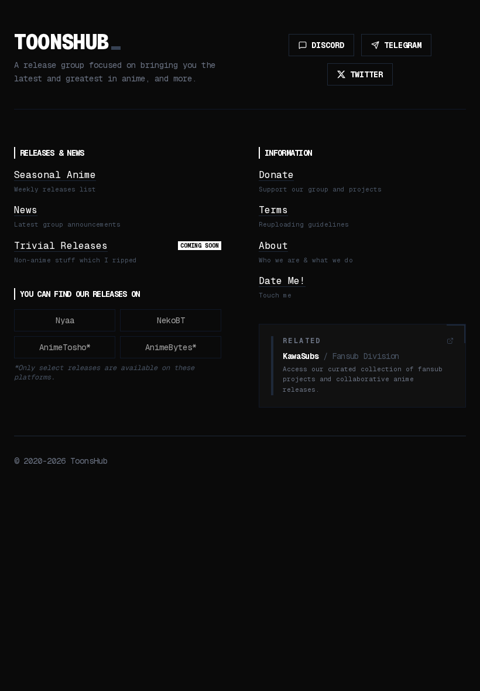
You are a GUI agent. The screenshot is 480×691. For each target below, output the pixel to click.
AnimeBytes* (171, 347)
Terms (273, 210)
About (273, 246)
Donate (276, 175)
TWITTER (366, 74)
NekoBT (171, 320)
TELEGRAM (402, 45)
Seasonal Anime (55, 175)
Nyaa (65, 320)
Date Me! (282, 281)
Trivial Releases (61, 246)
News (25, 210)
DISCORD (327, 45)
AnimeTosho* (65, 347)
